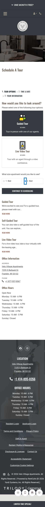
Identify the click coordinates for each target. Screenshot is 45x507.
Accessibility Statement (21, 459)
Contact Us (32, 451)
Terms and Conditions (14, 431)
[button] (22, 5)
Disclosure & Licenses (15, 451)
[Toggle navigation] (5, 13)
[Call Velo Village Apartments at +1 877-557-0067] (40, 13)
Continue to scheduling (22, 190)
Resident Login (13, 423)
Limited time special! (22, 503)
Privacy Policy (33, 431)
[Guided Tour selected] (22, 123)
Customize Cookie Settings (22, 465)
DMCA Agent (22, 438)
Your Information (14, 95)
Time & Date (25, 91)
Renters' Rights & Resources (21, 445)
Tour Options (10, 91)
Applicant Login (29, 423)
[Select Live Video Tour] (22, 152)
